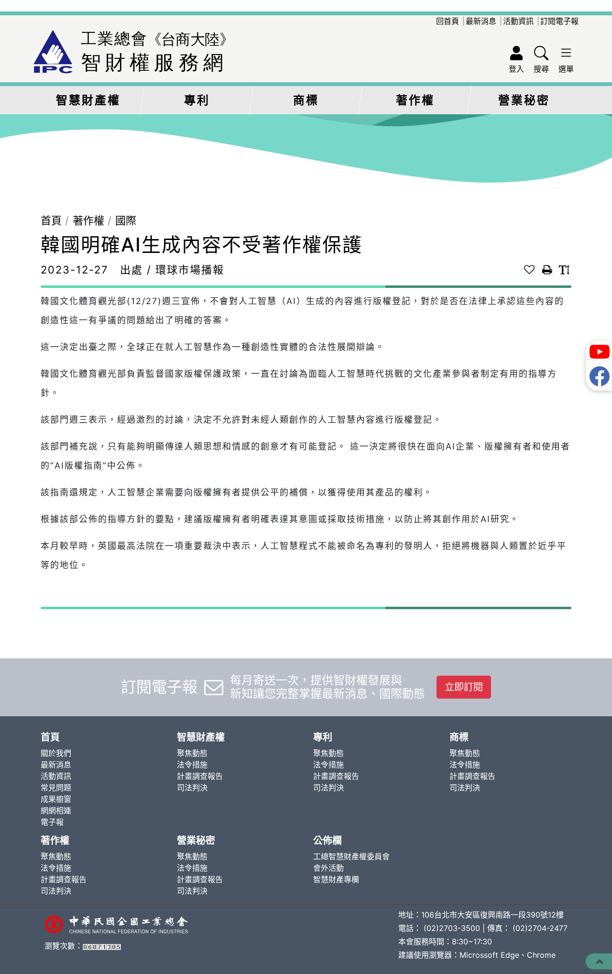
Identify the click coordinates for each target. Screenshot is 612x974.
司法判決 (192, 787)
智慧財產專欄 (336, 879)
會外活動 (328, 868)
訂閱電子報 (559, 21)
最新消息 (481, 21)
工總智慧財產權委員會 (351, 856)
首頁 (51, 220)
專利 (197, 100)
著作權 (415, 100)
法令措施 (192, 764)
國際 (125, 220)
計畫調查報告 (200, 776)
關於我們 (56, 753)
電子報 (52, 822)
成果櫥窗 (56, 799)
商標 (306, 100)
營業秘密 (524, 100)
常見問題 (56, 787)
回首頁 (447, 21)
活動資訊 (518, 21)
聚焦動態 (192, 753)
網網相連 (56, 810)
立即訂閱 (464, 687)
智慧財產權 (88, 100)
